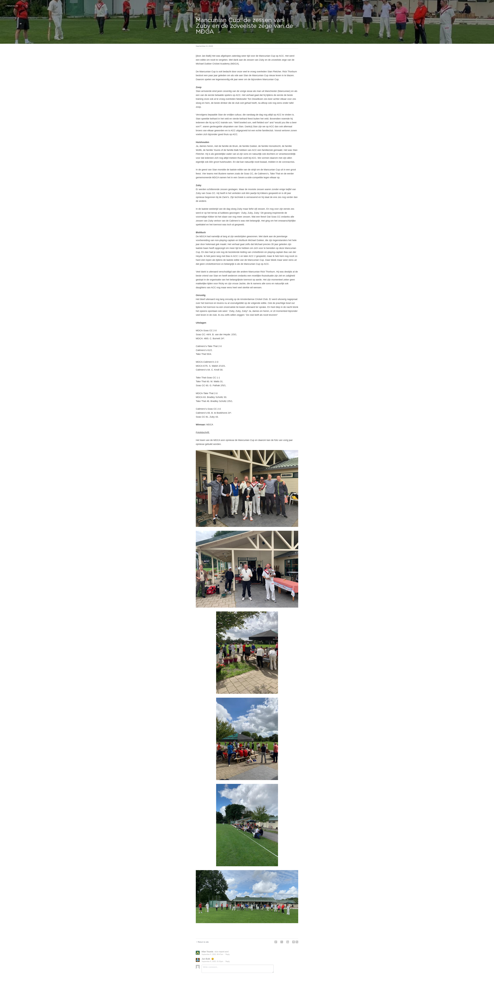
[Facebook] (276, 942)
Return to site (12, 6)
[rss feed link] (297, 942)
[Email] (293, 942)
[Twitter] (281, 942)
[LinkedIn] (287, 942)
